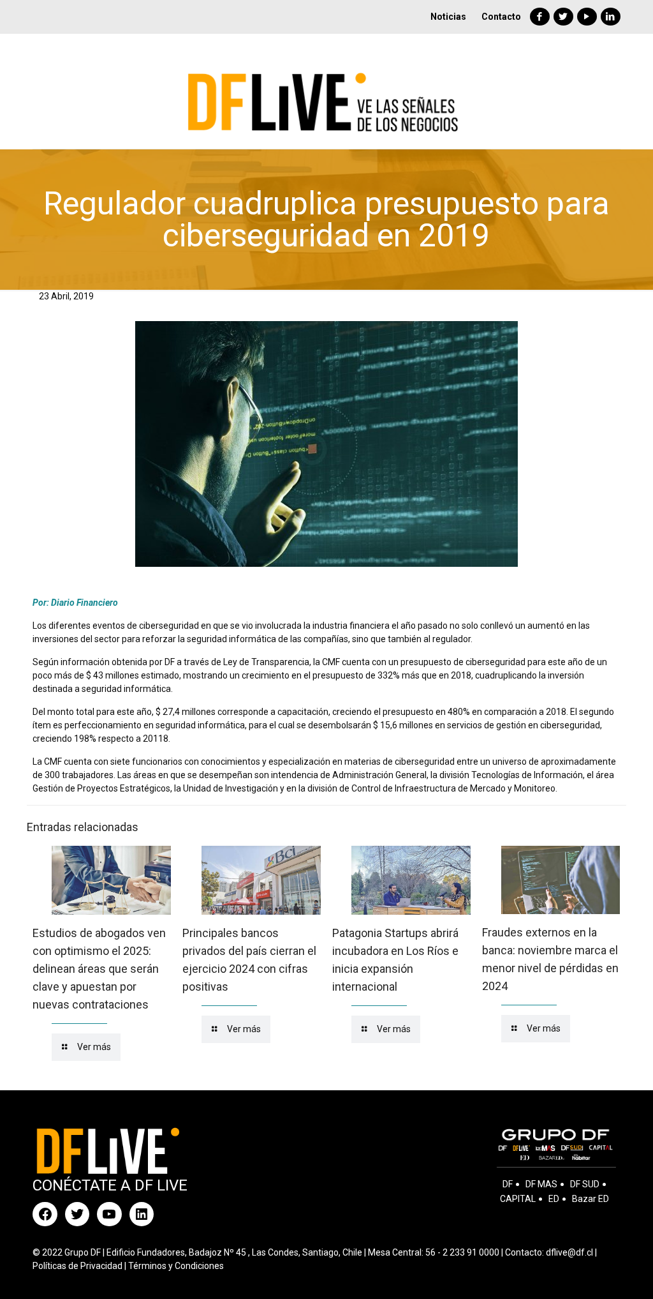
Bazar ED (590, 1199)
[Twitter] (563, 17)
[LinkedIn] (610, 17)
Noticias (448, 16)
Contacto (501, 16)
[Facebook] (540, 17)
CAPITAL (518, 1199)
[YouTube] (587, 17)
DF (508, 1184)
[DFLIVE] (327, 91)
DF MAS (541, 1184)
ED (553, 1199)
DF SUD (584, 1184)
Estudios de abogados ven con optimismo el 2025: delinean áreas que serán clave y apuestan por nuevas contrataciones (99, 968)
